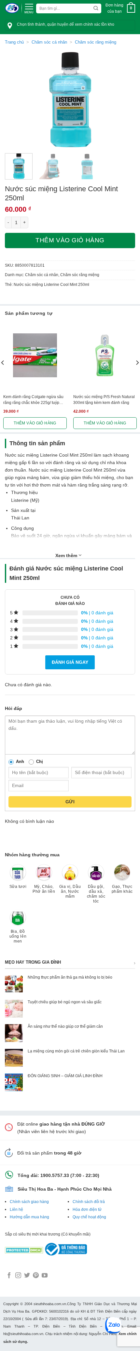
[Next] (124, 99)
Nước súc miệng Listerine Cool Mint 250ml (51, 285)
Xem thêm (66, 555)
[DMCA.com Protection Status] (24, 1248)
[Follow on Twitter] (27, 1276)
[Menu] (29, 7)
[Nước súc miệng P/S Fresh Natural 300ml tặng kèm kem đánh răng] (105, 355)
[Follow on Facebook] (9, 1276)
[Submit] (96, 9)
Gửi (70, 801)
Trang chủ (14, 42)
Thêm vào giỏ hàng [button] (35, 423)
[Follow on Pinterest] (36, 1276)
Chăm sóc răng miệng (95, 42)
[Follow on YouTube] (45, 1276)
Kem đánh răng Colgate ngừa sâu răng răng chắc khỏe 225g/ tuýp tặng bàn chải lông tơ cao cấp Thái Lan (33, 400)
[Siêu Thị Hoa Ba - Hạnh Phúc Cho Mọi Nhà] (12, 8)
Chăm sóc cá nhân (49, 42)
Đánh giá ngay (70, 662)
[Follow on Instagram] (18, 1276)
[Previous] (15, 99)
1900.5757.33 (54, 1175)
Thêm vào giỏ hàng (70, 240)
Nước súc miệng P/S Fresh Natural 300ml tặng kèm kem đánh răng (104, 400)
